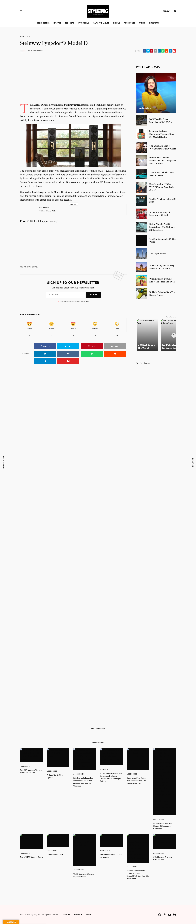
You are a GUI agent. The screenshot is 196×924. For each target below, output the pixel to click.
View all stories (170, 317)
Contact (78, 915)
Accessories (25, 37)
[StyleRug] (98, 11)
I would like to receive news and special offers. (75, 301)
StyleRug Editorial (36, 50)
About (88, 915)
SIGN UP (93, 295)
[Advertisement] (73, 84)
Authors (66, 915)
